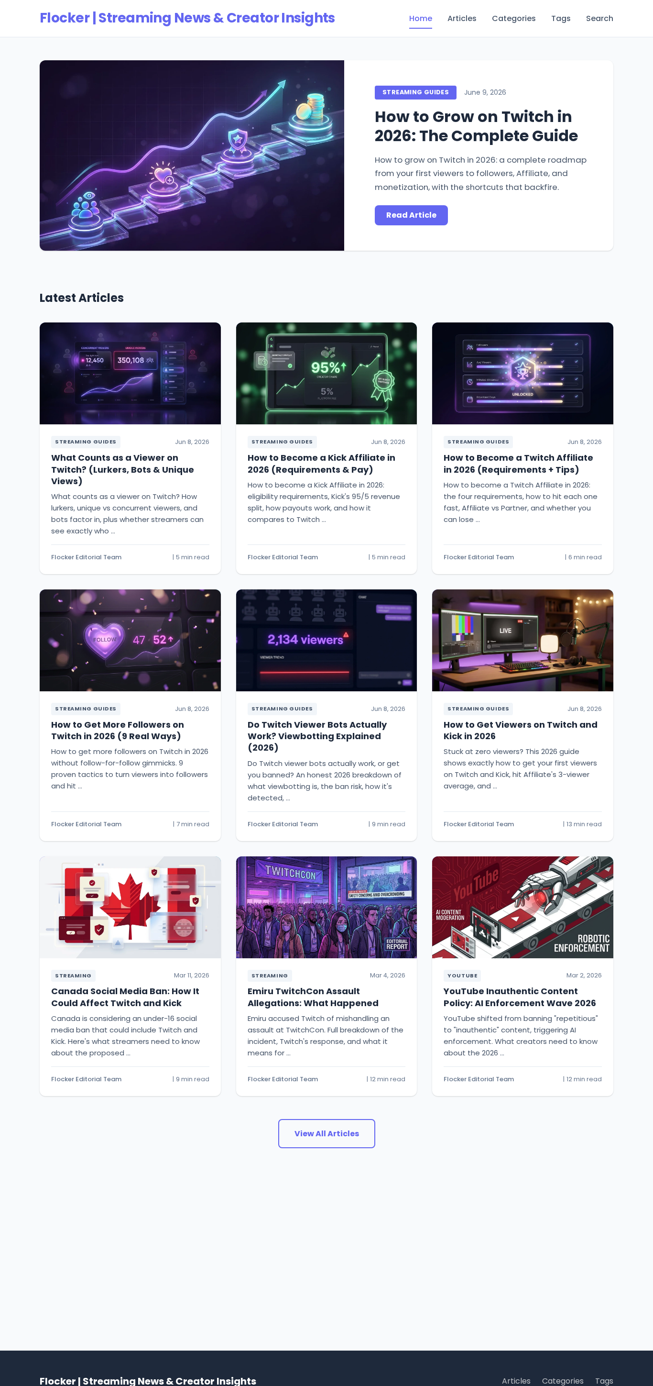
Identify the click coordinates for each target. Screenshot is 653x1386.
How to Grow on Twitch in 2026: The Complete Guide (476, 126)
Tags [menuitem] (561, 18)
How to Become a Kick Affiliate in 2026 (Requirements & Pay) (321, 463)
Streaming (73, 975)
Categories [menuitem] (514, 18)
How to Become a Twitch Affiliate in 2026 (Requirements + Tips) (518, 463)
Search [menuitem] (599, 18)
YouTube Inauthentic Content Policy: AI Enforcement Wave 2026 (520, 997)
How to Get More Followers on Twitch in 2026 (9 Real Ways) (117, 730)
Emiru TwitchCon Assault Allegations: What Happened (313, 997)
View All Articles (326, 1133)
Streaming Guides (415, 92)
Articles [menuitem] (462, 18)
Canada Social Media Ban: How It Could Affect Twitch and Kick (125, 997)
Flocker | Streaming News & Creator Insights (187, 18)
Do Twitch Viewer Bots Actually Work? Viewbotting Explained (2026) (317, 736)
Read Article (411, 215)
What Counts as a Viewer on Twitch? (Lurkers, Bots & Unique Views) (122, 469)
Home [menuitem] (420, 18)
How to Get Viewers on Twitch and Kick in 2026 (521, 730)
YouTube (462, 975)
